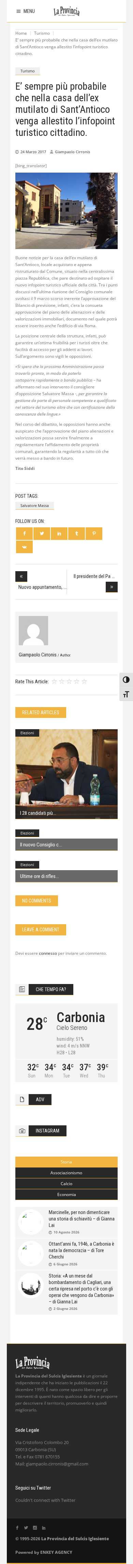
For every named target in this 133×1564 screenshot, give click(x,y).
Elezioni (27, 732)
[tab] (66, 1162)
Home (21, 33)
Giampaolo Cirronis (72, 151)
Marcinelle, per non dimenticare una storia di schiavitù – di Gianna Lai (82, 1218)
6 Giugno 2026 (65, 1264)
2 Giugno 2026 (65, 1308)
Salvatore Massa (34, 505)
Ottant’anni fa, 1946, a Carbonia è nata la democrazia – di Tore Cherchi (81, 1250)
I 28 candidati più (36, 813)
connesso (48, 953)
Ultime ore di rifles (38, 876)
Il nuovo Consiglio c (39, 845)
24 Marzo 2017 (33, 151)
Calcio (66, 1184)
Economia (66, 1194)
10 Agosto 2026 (66, 1232)
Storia (66, 1162)
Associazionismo (66, 1173)
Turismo (42, 33)
